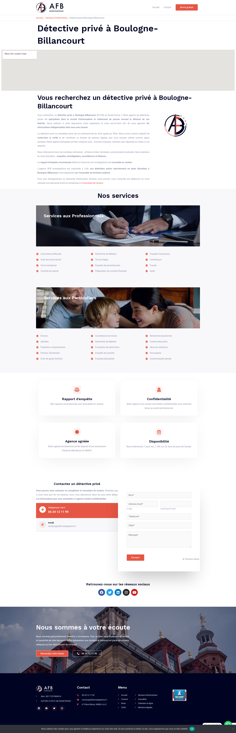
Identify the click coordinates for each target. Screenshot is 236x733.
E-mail (129, 509)
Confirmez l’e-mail (167, 509)
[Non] (232, 729)
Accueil (155, 7)
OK (192, 729)
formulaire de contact (92, 183)
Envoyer (135, 557)
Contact (167, 7)
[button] (187, 7)
